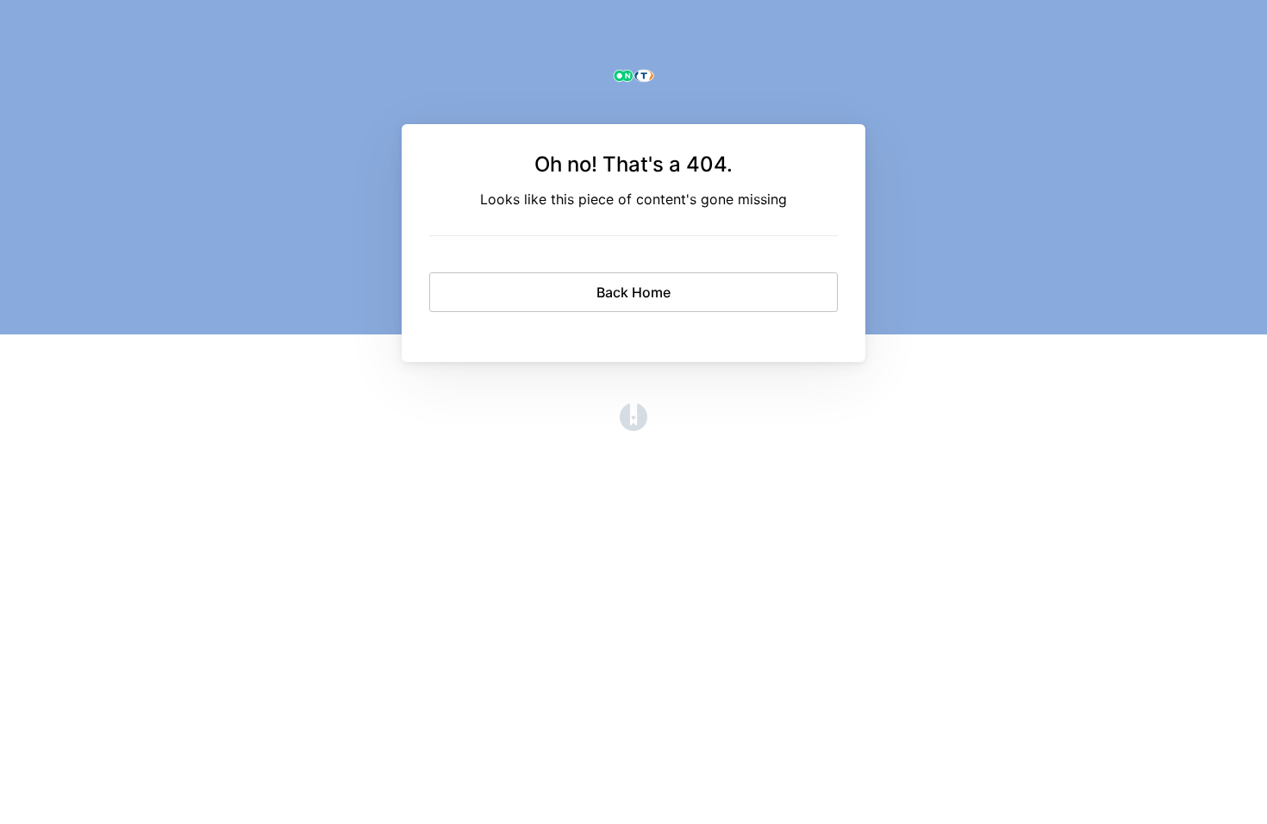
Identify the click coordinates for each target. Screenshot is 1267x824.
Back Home (633, 292)
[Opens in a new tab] (633, 425)
